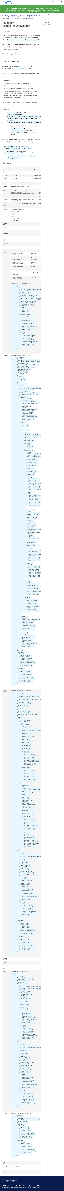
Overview (47, 22)
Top (46, 18)
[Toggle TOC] (3, 2)
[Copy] (45, 14)
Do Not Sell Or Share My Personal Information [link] (12, 1187)
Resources (35, 16)
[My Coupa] (57, 2)
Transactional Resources (7, 18)
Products (22, 15)
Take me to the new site (32, 11)
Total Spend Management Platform (33, 15)
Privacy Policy (29, 1185)
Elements (47, 24)
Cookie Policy (37, 1185)
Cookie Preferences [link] (26, 1187)
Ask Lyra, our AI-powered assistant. (10, 15)
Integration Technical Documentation (11, 16)
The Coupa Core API (26, 16)
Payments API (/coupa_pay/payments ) (24, 18)
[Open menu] (61, 2)
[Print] (48, 14)
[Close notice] (61, 6)
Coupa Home (36, 1187)
